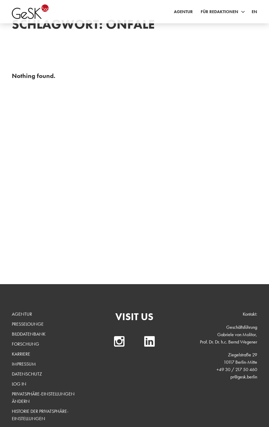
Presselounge (28, 324)
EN (254, 11)
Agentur (183, 11)
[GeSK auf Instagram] (119, 341)
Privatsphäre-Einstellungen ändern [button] (43, 397)
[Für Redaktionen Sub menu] (243, 12)
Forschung (25, 344)
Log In (19, 384)
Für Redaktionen (219, 11)
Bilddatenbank (28, 334)
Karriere (21, 354)
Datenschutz (27, 374)
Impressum (24, 364)
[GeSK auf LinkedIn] (149, 341)
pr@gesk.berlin (243, 377)
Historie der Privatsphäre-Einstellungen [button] (40, 414)
